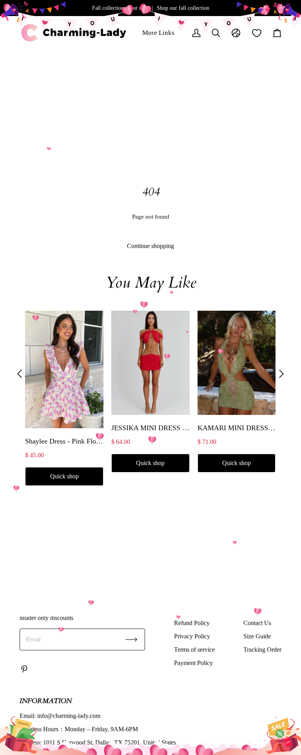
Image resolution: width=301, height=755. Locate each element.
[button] (19, 373)
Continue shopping (150, 246)
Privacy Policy (192, 636)
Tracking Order (262, 649)
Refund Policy (192, 622)
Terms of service (194, 649)
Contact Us (257, 622)
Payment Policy (193, 662)
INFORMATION (46, 700)
